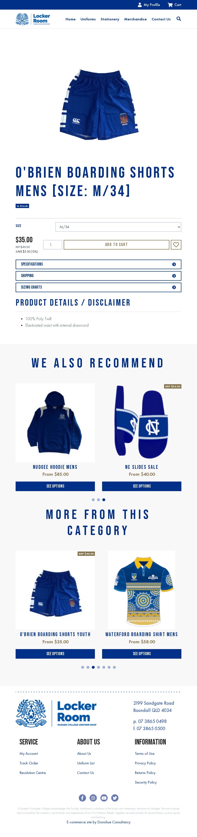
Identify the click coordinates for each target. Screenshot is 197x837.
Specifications (32, 264)
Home (71, 19)
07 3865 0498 (152, 721)
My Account (28, 753)
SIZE (18, 226)
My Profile (152, 4)
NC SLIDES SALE (141, 467)
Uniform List (85, 763)
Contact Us (161, 19)
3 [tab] (103, 499)
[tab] (73, 303)
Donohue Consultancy (113, 822)
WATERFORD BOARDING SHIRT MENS (141, 634)
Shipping (27, 275)
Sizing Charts (31, 287)
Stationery (110, 19)
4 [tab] (98, 667)
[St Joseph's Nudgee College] (33, 19)
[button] (176, 245)
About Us (84, 753)
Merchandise (135, 19)
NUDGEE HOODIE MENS (55, 467)
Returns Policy (145, 772)
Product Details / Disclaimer (73, 302)
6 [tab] (109, 667)
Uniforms (88, 19)
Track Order (28, 763)
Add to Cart (116, 244)
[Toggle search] (178, 19)
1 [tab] (93, 499)
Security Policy (146, 782)
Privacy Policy (145, 763)
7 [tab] (114, 667)
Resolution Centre (32, 772)
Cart (177, 4)
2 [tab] (98, 499)
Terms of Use (144, 753)
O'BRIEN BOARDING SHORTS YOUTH (55, 634)
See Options (55, 486)
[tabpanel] (55, 437)
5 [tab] (103, 667)
